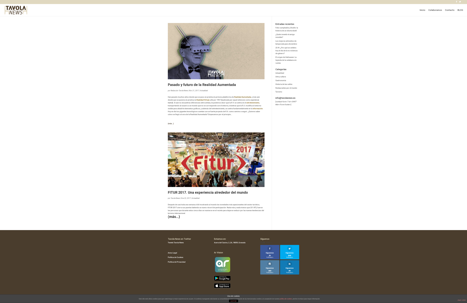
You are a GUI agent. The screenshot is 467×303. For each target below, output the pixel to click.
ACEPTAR (233, 301)
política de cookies (286, 299)
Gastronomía (280, 80)
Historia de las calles (283, 84)
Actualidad (204, 91)
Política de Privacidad (176, 262)
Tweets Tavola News (176, 243)
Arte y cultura (280, 77)
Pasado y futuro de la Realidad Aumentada (202, 85)
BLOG (460, 10)
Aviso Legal (172, 253)
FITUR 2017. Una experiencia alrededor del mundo (208, 192)
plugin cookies (462, 300)
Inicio (422, 10)
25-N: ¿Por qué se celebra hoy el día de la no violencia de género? (286, 51)
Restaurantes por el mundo (286, 88)
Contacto (449, 10)
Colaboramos (435, 10)
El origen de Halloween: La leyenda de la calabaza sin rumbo (285, 60)
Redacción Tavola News (179, 91)
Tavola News (175, 198)
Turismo (278, 92)
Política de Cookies (175, 257)
